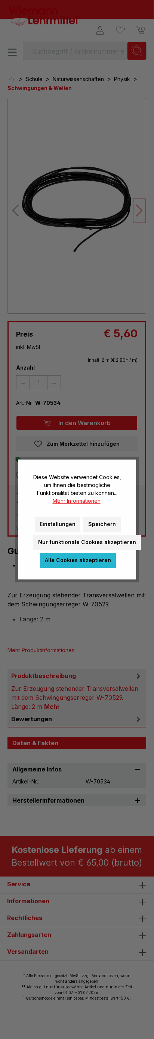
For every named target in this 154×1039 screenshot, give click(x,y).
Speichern (102, 524)
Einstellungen (58, 524)
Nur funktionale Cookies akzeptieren (87, 542)
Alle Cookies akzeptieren (78, 560)
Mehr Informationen (77, 501)
